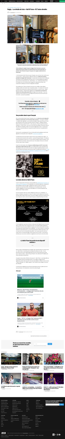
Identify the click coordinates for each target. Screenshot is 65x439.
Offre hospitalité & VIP (25, 426)
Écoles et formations (14, 415)
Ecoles (2, 426)
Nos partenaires (16, 435)
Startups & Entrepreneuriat (16, 403)
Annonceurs (6, 435)
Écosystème (3, 415)
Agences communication (5, 406)
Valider (61, 404)
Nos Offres (24, 415)
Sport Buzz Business (4, 400)
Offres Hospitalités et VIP (39, 406)
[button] (1, 1)
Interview (18, 7)
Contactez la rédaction (32, 435)
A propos (2, 435)
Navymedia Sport (25, 433)
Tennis (4, 365)
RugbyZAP (36, 426)
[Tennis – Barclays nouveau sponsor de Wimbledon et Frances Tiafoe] (11, 359)
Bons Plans (2, 411)
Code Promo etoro (4, 412)
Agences (2, 424)
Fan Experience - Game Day (13, 7)
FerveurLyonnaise (38, 421)
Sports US (27, 409)
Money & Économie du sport (53, 365)
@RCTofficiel (36, 104)
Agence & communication (28, 365)
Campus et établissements (15, 418)
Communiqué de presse (25, 421)
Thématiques (38, 400)
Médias (2, 423)
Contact (37, 435)
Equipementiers (14, 406)
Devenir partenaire (11, 435)
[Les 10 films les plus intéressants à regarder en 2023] (11, 378)
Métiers (12, 421)
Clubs (2, 421)
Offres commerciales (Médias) (26, 427)
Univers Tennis (37, 418)
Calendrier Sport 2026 (4, 403)
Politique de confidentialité (5, 436)
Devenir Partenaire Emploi (26, 418)
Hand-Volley (47, 365)
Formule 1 (27, 408)
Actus (8, 7)
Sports (27, 400)
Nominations (14, 412)
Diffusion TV (38, 403)
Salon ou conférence (25, 423)
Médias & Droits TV (15, 408)
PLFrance (36, 423)
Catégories (14, 400)
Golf (27, 411)
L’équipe (26, 435)
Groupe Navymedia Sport (39, 415)
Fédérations (3, 418)
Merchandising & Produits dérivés (17, 411)
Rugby (20, 7)
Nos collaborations (22, 435)
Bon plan (23, 424)
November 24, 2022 (39, 108)
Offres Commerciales (39, 408)
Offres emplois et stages (5, 408)
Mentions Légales (41, 435)
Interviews (2, 409)
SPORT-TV (37, 424)
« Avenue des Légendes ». (38, 133)
